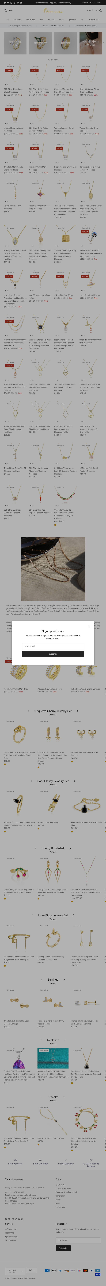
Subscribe (53, 654)
